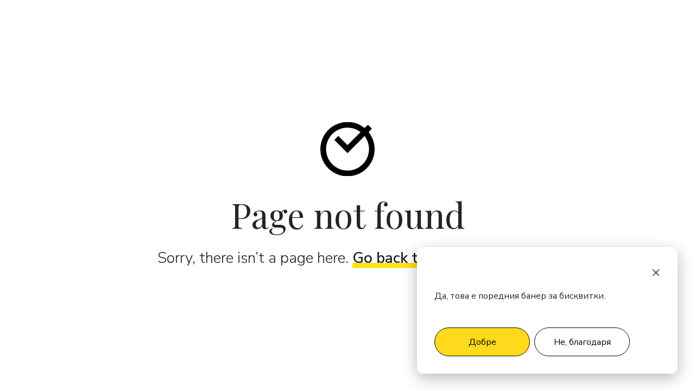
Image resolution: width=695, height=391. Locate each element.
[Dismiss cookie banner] (656, 272)
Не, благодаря (582, 342)
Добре (482, 342)
